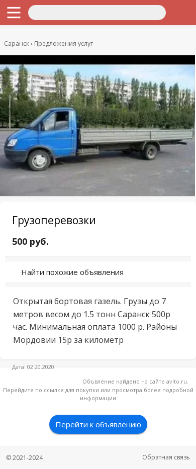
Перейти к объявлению (98, 424)
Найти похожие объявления (72, 272)
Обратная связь (166, 457)
